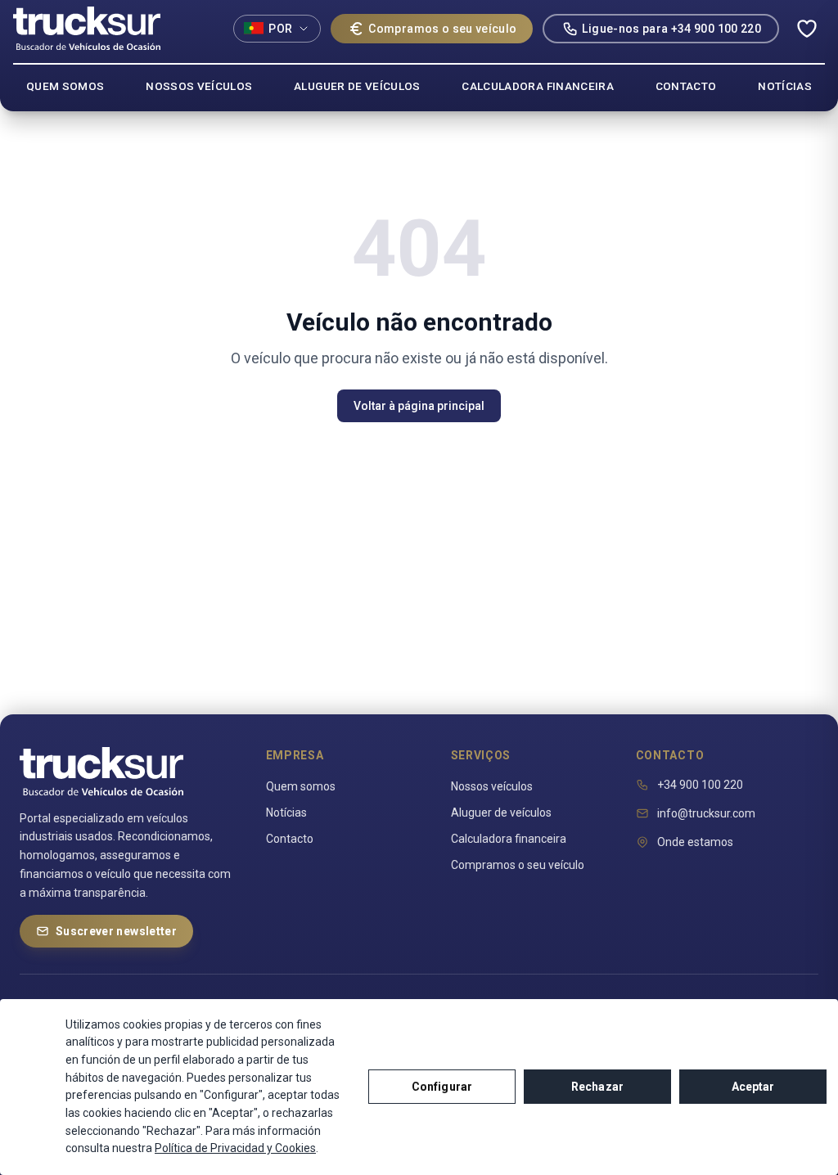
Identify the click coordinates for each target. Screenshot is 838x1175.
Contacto (289, 838)
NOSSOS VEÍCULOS (199, 85)
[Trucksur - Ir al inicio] (86, 28)
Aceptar (753, 1086)
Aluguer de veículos (501, 812)
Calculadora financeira (508, 838)
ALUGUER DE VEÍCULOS (357, 85)
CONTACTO (686, 85)
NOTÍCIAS (785, 85)
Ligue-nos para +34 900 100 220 (671, 28)
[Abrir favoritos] (807, 29)
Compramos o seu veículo (442, 28)
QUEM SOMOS (65, 85)
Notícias (286, 812)
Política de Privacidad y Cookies (235, 1148)
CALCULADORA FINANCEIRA (537, 85)
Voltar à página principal (419, 405)
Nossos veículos (492, 786)
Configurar (442, 1086)
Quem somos (301, 786)
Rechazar (597, 1086)
